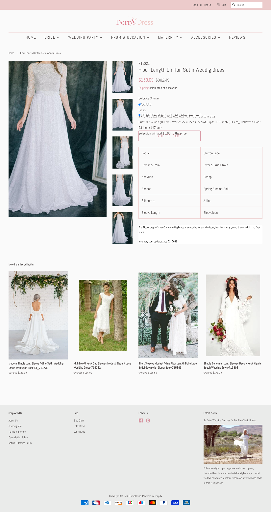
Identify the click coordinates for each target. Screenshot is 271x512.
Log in (195, 5)
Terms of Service (17, 431)
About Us (13, 420)
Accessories (204, 37)
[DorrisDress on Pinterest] (148, 421)
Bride (50, 37)
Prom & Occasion (129, 37)
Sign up (207, 5)
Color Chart (79, 426)
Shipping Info (15, 426)
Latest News (210, 413)
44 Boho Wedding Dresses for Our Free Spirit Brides (230, 420)
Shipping (143, 88)
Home (31, 37)
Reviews (237, 37)
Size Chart (79, 420)
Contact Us (79, 431)
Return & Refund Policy (20, 443)
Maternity (169, 37)
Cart (224, 5)
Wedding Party (84, 37)
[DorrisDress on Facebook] (140, 421)
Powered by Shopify (152, 496)
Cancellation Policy (18, 437)
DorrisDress (135, 496)
